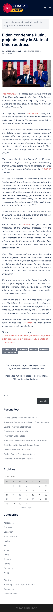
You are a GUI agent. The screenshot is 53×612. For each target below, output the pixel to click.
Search (7, 395)
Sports (7, 563)
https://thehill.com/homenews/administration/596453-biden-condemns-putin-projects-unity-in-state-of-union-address (27, 338)
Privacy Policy (10, 593)
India (6, 545)
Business (8, 527)
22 (13, 499)
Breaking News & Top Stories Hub (19, 584)
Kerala (6, 550)
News (4, 53)
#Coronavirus (9, 349)
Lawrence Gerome (13, 51)
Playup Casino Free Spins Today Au (20, 417)
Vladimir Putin (33, 113)
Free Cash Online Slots (14, 436)
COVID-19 (46, 169)
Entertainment (10, 536)
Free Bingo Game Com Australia (19, 458)
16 (20, 495)
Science (7, 559)
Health (7, 541)
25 (33, 499)
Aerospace (9, 523)
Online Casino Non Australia (17, 449)
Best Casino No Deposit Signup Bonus (21, 445)
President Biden (9, 94)
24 (26, 499)
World (11, 53)
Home (7, 22)
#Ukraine (44, 349)
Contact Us (9, 589)
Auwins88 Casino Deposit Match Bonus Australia (26, 422)
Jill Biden (27, 322)
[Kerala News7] (15, 8)
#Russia (33, 349)
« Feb (23, 507)
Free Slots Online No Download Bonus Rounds (25, 440)
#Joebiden (22, 349)
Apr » (30, 507)
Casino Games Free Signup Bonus (19, 454)
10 (26, 490)
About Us (8, 580)
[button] (45, 8)
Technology (9, 568)
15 (13, 495)
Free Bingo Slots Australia (16, 431)
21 (7, 499)
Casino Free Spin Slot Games (17, 427)
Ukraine (26, 224)
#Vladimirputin (10, 353)
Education (8, 532)
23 (20, 499)
